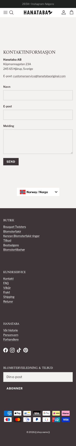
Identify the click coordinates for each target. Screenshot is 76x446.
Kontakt (8, 278)
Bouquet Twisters (14, 226)
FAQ (6, 283)
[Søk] (13, 12)
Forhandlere (11, 339)
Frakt (6, 292)
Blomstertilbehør (14, 249)
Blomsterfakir (12, 231)
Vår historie (10, 330)
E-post (7, 106)
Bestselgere (11, 245)
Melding (8, 126)
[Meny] (4, 12)
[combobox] (38, 192)
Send (10, 161)
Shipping (8, 296)
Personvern (10, 335)
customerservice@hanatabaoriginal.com (39, 76)
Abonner (14, 388)
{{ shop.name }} (42, 432)
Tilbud (7, 240)
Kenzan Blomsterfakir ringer (21, 236)
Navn (6, 86)
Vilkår (7, 287)
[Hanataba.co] (38, 12)
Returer (8, 301)
